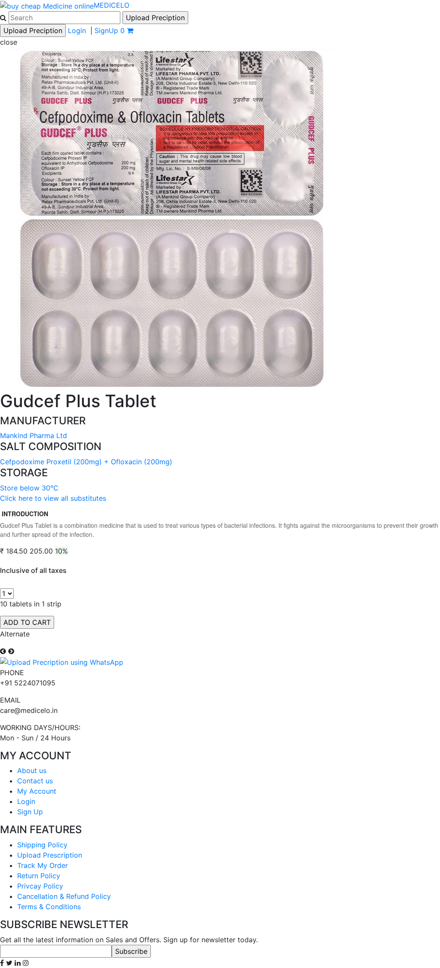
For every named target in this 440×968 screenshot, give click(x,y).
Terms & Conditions (49, 906)
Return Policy (38, 875)
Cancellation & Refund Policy (64, 896)
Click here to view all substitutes (53, 498)
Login (77, 30)
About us (31, 770)
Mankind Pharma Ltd (33, 435)
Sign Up (30, 811)
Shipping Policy (42, 844)
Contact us (35, 780)
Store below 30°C (29, 488)
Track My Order (42, 865)
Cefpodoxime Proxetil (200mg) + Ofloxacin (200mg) (86, 461)
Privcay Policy (40, 886)
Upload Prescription (49, 855)
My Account (36, 791)
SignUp (106, 30)
